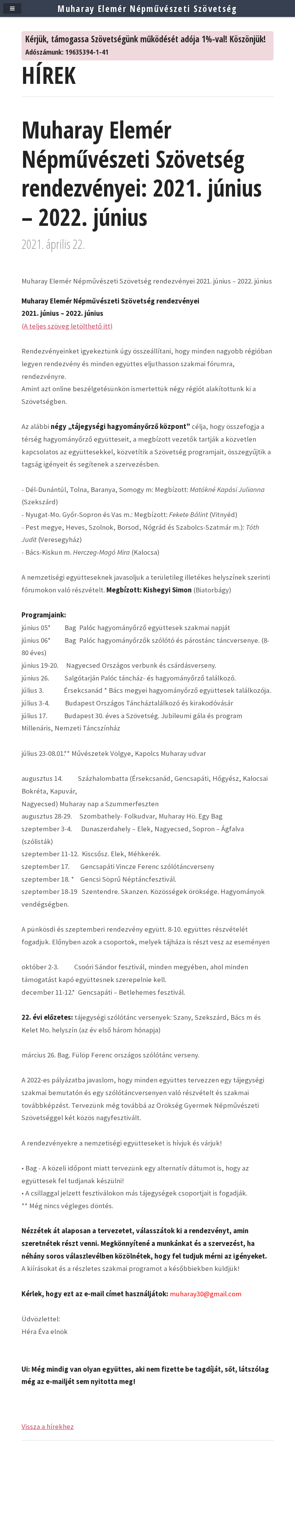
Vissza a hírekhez (48, 1426)
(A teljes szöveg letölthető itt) (67, 326)
